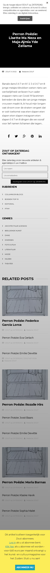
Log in (12, 542)
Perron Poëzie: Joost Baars (17, 417)
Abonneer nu (25, 567)
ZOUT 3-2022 (11, 72)
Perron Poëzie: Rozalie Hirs (22, 404)
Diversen (9, 240)
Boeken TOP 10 (12, 199)
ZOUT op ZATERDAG (14, 330)
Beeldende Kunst (13, 231)
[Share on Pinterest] (32, 136)
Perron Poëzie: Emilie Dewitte (19, 353)
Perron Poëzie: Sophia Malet (18, 510)
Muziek (8, 259)
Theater (9, 264)
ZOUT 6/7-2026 (30, 358)
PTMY (7, 209)
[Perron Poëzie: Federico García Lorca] (25, 301)
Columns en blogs (14, 194)
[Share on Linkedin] (40, 136)
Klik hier (9, 546)
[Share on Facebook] (8, 136)
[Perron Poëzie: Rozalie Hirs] (25, 384)
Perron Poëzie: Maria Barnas (24, 482)
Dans (7, 235)
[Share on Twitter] (16, 136)
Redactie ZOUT (28, 72)
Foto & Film (10, 245)
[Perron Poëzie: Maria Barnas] (25, 462)
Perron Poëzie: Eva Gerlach (18, 337)
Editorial (9, 204)
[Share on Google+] (24, 136)
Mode (7, 254)
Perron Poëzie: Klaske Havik (18, 495)
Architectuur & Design (16, 226)
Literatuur (10, 249)
